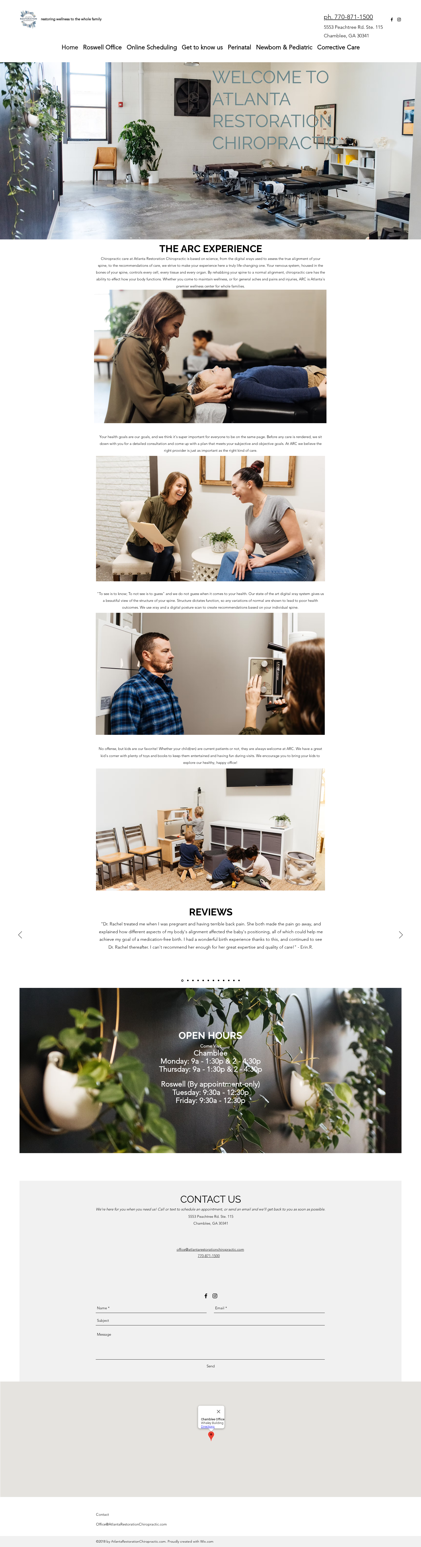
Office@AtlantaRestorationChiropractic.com (131, 1524)
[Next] (401, 935)
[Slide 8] (234, 980)
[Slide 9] (187, 980)
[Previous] (20, 935)
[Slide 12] (239, 980)
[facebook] (391, 19)
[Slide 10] (203, 980)
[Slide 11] (213, 980)
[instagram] (399, 19)
